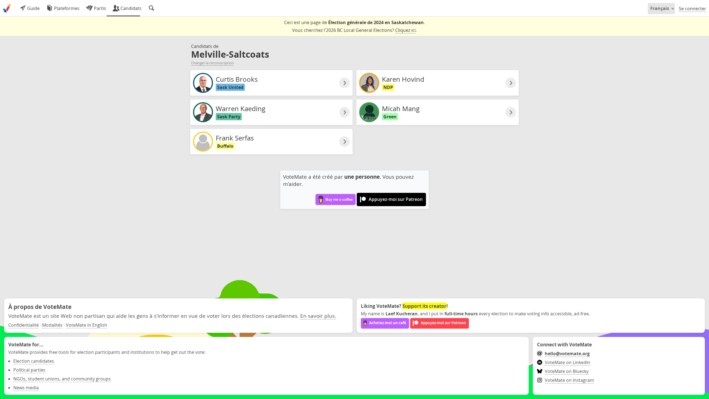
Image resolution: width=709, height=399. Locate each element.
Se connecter (692, 9)
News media (26, 388)
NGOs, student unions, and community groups (62, 379)
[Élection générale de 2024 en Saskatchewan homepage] (6, 8)
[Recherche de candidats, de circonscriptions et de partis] (151, 8)
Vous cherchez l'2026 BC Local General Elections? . (354, 30)
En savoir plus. (318, 315)
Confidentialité (23, 325)
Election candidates (33, 361)
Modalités (52, 325)
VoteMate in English (86, 325)
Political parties (29, 370)
